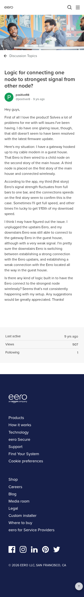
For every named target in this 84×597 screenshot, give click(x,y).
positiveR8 (22, 95)
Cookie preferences (26, 461)
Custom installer (23, 515)
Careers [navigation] (15, 487)
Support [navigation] (15, 447)
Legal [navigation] (13, 508)
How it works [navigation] (20, 425)
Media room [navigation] (19, 501)
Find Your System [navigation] (24, 454)
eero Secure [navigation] (19, 439)
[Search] (70, 7)
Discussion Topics (23, 56)
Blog (12, 494)
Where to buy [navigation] (20, 523)
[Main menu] (78, 7)
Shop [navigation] (13, 479)
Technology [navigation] (19, 432)
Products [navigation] (16, 418)
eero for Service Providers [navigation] (31, 530)
